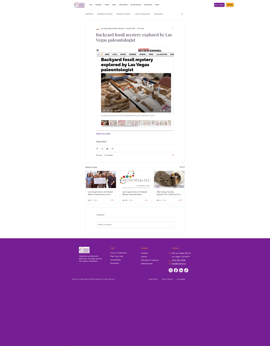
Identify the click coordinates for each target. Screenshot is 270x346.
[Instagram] (171, 270)
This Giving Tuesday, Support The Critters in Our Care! (169, 193)
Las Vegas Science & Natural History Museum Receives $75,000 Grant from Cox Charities (100, 193)
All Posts (89, 14)
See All (182, 167)
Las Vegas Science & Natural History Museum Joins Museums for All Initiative (134, 193)
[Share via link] (112, 149)
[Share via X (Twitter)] (102, 149)
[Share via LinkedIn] (107, 149)
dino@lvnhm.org (179, 264)
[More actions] (172, 28)
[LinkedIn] (181, 270)
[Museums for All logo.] (135, 179)
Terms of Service (167, 279)
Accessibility (181, 279)
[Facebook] (176, 270)
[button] (91, 4)
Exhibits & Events (105, 14)
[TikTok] (186, 270)
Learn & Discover (142, 14)
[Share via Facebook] (97, 149)
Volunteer (158, 14)
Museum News (123, 14)
